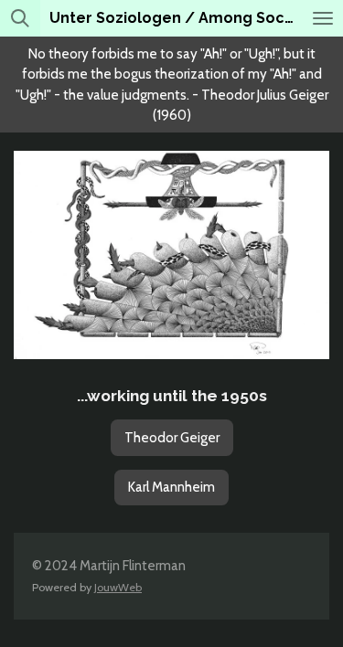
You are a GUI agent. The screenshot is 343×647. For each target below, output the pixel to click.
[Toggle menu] (323, 18)
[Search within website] (20, 18)
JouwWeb (118, 587)
